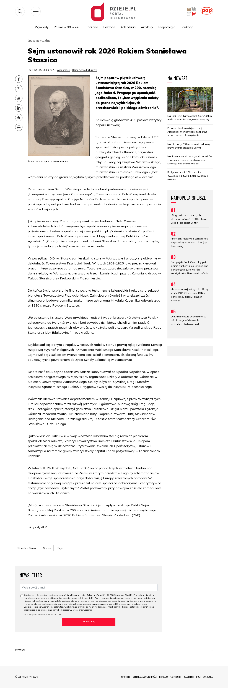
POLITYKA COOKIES (204, 676)
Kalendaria (128, 27)
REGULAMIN (189, 676)
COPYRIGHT (175, 676)
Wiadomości (63, 69)
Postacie (109, 27)
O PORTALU (125, 676)
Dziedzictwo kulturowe (84, 69)
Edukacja (187, 27)
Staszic (47, 548)
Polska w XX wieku (67, 27)
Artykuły (147, 27)
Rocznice (92, 27)
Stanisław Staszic (27, 548)
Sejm (60, 548)
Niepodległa (166, 27)
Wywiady (41, 27)
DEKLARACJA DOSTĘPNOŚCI (145, 676)
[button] (212, 650)
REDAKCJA (163, 676)
